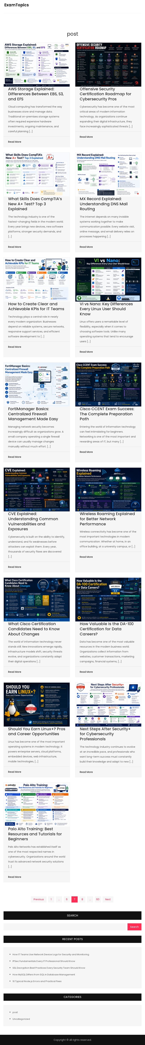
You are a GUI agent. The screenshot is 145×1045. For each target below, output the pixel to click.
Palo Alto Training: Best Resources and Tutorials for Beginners (35, 834)
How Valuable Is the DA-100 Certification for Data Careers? (107, 629)
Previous (39, 899)
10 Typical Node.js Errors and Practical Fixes (37, 981)
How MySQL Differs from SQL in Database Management (44, 974)
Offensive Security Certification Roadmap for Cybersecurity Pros (105, 94)
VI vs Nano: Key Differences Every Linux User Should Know (106, 309)
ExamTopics (16, 5)
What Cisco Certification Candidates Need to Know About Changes (34, 629)
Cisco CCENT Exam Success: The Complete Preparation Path (107, 414)
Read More (14, 142)
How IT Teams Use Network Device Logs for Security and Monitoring (51, 954)
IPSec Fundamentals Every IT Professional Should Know (44, 961)
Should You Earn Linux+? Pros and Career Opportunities (36, 731)
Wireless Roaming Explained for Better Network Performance (107, 519)
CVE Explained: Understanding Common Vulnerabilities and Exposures (33, 521)
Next (108, 899)
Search (72, 915)
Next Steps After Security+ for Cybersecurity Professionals (105, 734)
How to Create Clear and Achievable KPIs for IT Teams (36, 306)
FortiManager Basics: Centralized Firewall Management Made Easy (33, 414)
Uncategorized (21, 1019)
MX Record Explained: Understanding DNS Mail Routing (104, 204)
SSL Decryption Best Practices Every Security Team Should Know (49, 968)
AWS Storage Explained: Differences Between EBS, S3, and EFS (35, 94)
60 (97, 899)
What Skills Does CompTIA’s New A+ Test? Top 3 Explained (35, 204)
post (15, 1012)
